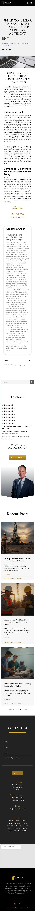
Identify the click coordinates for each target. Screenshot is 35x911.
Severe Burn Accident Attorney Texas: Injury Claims (17, 684)
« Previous (10, 709)
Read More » (7, 574)
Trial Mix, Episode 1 (7, 405)
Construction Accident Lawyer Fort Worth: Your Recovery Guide (17, 622)
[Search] (32, 382)
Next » (26, 709)
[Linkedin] (15, 904)
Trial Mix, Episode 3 (8, 411)
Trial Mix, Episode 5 (8, 417)
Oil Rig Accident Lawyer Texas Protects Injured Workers (17, 559)
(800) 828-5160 (17, 217)
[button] (15, 365)
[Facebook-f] (20, 904)
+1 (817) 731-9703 (17, 800)
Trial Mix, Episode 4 (8, 414)
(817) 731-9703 (17, 214)
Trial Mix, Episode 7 (8, 423)
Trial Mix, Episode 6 (8, 420)
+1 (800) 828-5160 (17, 798)
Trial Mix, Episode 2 (8, 408)
